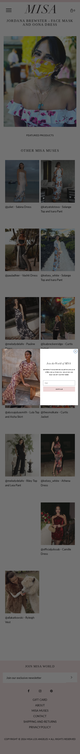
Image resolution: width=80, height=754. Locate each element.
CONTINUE (59, 389)
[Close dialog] (75, 351)
